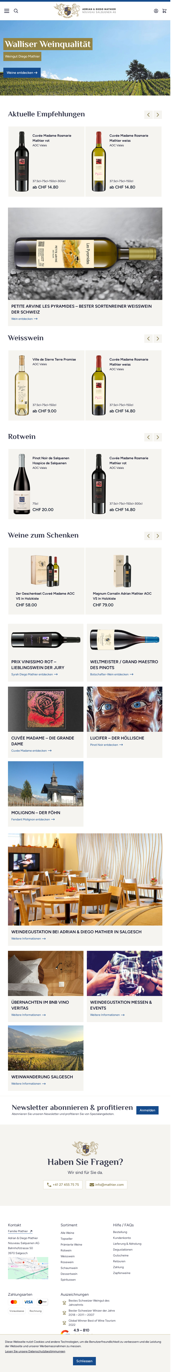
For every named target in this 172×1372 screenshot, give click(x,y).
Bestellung (120, 1232)
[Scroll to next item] (158, 115)
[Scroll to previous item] (148, 115)
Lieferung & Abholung (127, 1244)
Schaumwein (69, 1268)
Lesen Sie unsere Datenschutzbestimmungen (35, 1351)
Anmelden (147, 1110)
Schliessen (84, 1361)
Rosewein (67, 1262)
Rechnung (36, 1311)
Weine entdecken (20, 73)
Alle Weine (67, 1233)
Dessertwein (69, 1274)
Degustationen (123, 1249)
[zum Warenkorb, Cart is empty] (164, 11)
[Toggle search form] (15, 10)
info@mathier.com (109, 1185)
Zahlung (118, 1267)
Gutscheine (121, 1255)
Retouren (119, 1261)
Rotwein (66, 1250)
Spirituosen (68, 1279)
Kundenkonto (122, 1238)
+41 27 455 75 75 (66, 1185)
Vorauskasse (16, 1311)
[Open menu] (6, 11)
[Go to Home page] (85, 10)
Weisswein (68, 1256)
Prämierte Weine (71, 1244)
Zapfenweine (121, 1273)
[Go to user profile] (156, 11)
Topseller (67, 1239)
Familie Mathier (18, 1231)
